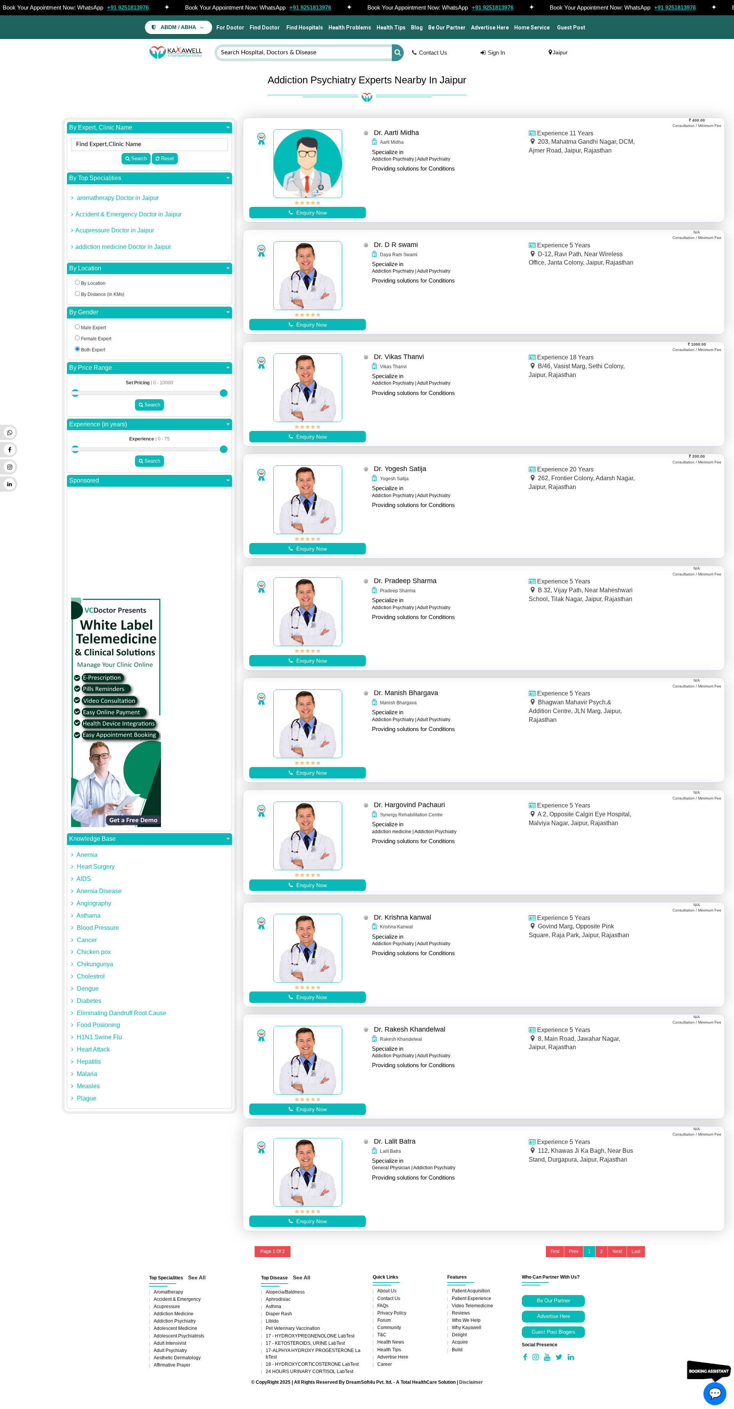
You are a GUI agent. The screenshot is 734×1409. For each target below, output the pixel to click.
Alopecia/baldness (285, 1292)
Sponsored (84, 480)
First (554, 1251)
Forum (384, 1320)
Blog (417, 27)
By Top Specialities (95, 178)
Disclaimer (471, 1382)
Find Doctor (265, 27)
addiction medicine (173, 1313)
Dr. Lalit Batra (395, 1141)
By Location (85, 268)
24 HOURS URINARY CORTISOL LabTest (309, 1371)
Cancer (86, 940)
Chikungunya (94, 964)
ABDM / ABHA (178, 27)
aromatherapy (168, 1292)
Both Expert (92, 350)
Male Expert (93, 327)
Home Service (532, 27)
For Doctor (229, 27)
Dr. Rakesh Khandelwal (409, 1029)
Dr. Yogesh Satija (400, 469)
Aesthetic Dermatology (177, 1357)
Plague (85, 1098)
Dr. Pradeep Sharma (405, 581)
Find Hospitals (304, 27)
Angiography (93, 903)
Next (617, 1251)
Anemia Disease (98, 891)
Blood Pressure (97, 928)
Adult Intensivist (170, 1343)
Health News (390, 1342)
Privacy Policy (391, 1313)
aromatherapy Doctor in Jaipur (117, 198)
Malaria (86, 1074)
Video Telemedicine (472, 1305)
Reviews (461, 1313)
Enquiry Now (311, 213)
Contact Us (433, 52)
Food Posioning (97, 1025)
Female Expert (95, 338)
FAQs (382, 1305)
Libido (272, 1321)
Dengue (87, 988)
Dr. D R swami (396, 245)
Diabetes (88, 1001)
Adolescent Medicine (175, 1328)
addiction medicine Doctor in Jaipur (123, 247)
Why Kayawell (466, 1327)
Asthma (273, 1306)
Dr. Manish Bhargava (406, 693)
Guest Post (571, 27)
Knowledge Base (92, 838)
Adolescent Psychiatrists (179, 1336)
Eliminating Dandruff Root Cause (120, 1013)
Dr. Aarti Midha (396, 133)
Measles (87, 1086)
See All (197, 1277)
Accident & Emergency (177, 1299)
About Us (386, 1291)
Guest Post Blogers (553, 1332)
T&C (381, 1334)
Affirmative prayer (172, 1365)
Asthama (88, 915)
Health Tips (391, 27)
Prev (573, 1251)
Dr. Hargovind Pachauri (409, 805)
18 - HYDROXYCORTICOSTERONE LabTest (312, 1364)
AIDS (83, 879)
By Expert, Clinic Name (100, 127)
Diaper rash (279, 1313)
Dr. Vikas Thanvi (399, 357)
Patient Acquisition (471, 1291)
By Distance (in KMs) (102, 294)
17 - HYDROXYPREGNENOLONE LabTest (310, 1336)
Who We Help (466, 1320)
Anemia (86, 855)
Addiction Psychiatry (175, 1321)
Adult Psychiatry (170, 1350)
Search (138, 158)
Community (389, 1327)
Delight (459, 1334)
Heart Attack (92, 1049)
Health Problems (349, 27)
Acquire (460, 1342)
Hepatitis (88, 1061)
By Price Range (90, 367)
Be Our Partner (447, 27)
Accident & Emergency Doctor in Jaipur (128, 214)
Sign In (496, 52)
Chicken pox (93, 952)
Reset (166, 158)
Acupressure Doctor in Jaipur (114, 230)
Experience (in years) (98, 424)
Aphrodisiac (278, 1299)
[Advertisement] (149, 544)
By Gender (83, 312)
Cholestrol (90, 976)
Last (636, 1251)
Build (457, 1349)
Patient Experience (471, 1298)
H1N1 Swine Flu (98, 1037)
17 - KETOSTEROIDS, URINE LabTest (305, 1343)
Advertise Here (490, 27)
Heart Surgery (95, 866)
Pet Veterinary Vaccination (293, 1328)
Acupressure (167, 1306)
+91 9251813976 (128, 7)
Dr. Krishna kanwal (402, 917)
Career (384, 1364)
